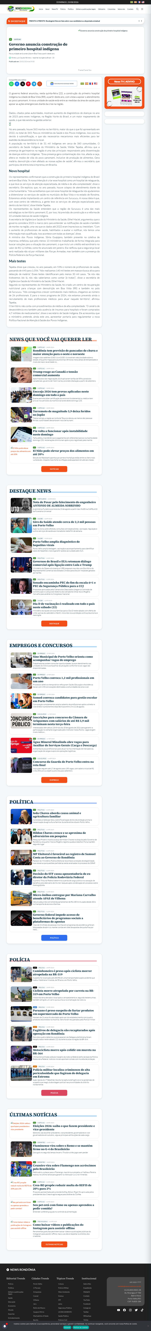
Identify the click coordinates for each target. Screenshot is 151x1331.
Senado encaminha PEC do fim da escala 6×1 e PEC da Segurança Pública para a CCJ (64, 584)
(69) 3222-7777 (135, 1282)
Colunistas (111, 9)
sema (60, 1304)
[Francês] (91, 83)
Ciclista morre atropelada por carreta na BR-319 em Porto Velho (63, 992)
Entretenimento (14, 1318)
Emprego (41, 653)
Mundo (10, 1310)
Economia (11, 1306)
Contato (130, 9)
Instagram (87, 1308)
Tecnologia (42, 1221)
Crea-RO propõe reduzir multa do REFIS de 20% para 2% (62, 1187)
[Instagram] (130, 1310)
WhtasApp (87, 1316)
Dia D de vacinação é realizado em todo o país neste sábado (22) (64, 605)
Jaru (34, 1304)
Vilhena (36, 1300)
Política (70, 9)
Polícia (62, 9)
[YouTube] (118, 1310)
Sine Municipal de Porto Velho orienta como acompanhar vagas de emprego (63, 658)
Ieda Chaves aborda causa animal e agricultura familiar (57, 814)
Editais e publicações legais (86, 9)
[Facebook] (124, 1310)
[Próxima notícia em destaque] (141, 21)
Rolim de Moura (39, 1308)
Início (41, 9)
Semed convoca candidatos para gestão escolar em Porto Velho (65, 699)
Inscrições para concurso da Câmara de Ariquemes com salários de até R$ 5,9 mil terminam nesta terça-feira (61, 720)
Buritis (35, 1320)
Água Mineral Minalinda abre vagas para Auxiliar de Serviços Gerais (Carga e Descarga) (65, 743)
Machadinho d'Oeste (40, 1316)
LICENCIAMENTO (65, 1312)
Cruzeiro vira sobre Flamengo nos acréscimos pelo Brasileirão (64, 1167)
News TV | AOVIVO (124, 81)
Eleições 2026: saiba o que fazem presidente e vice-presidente (64, 1127)
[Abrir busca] (137, 9)
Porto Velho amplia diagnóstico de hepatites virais (56, 543)
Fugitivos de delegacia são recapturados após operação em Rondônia (64, 1032)
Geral (47, 9)
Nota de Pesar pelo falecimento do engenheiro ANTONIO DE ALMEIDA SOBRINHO (64, 503)
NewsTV (55, 9)
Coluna (61, 1284)
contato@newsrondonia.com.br (129, 1286)
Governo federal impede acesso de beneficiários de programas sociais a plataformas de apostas (58, 918)
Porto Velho (37, 1284)
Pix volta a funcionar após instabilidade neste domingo (60, 432)
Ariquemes (37, 1292)
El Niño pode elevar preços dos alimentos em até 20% (63, 452)
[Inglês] (96, 83)
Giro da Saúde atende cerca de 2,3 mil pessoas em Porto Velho (64, 523)
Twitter (86, 1312)
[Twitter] (136, 1310)
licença (60, 1296)
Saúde (40, 519)
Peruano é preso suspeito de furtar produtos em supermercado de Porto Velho (63, 1012)
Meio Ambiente (64, 1292)
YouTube (86, 1300)
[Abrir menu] (142, 9)
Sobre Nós (87, 1284)
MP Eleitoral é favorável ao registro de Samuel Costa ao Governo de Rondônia (64, 855)
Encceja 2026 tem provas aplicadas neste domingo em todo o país (61, 393)
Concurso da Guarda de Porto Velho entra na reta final (63, 763)
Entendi (67, 1327)
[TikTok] (142, 1310)
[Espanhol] (87, 83)
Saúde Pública (63, 1316)
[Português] (82, 83)
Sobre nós (121, 9)
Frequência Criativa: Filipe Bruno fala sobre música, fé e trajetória (56, 21)
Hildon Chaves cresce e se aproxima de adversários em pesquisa (59, 834)
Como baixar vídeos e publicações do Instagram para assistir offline (58, 1226)
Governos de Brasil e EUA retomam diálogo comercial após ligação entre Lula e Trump (62, 563)
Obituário (101, 9)
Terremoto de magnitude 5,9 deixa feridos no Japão (61, 413)
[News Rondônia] (20, 8)
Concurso (42, 714)
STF (59, 1300)
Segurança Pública (65, 1308)
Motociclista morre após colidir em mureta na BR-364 (64, 1051)
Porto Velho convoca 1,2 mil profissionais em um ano (63, 679)
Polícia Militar (63, 1288)
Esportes (41, 1142)
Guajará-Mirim (38, 1312)
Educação (11, 1302)
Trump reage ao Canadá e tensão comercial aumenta (55, 373)
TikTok (85, 1320)
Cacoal (35, 1296)
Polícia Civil (62, 1320)
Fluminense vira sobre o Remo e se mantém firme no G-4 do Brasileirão (62, 1147)
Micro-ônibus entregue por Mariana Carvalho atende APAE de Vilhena (64, 896)
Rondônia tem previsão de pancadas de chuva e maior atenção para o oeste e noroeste (65, 352)
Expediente (87, 1288)
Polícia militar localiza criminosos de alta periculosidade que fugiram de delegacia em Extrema (61, 1073)
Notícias (17, 39)
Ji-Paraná (36, 1288)
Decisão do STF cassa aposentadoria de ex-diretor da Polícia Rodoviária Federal (62, 875)
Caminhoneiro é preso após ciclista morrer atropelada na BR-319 (62, 972)
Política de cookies (81, 1327)
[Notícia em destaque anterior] (139, 21)
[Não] (148, 1326)
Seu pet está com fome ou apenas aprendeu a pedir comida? (63, 1206)
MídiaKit (86, 1292)
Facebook (86, 1304)
